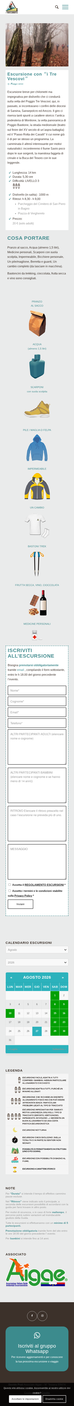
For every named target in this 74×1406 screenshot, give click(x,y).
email (20, 669)
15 (55, 1013)
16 (64, 1013)
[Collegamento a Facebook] (32, 1316)
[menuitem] (55, 7)
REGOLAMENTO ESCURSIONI (44, 884)
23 (64, 1022)
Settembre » (59, 1049)
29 (55, 1031)
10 (10, 1013)
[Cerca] (55, 7)
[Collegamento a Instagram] (42, 1316)
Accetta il (39, 884)
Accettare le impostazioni (25, 1399)
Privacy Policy (23, 895)
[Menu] (63, 7)
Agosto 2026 (37, 977)
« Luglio (12, 1049)
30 (64, 1031)
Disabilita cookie (54, 1399)
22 (55, 1022)
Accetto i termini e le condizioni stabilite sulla (35, 893)
